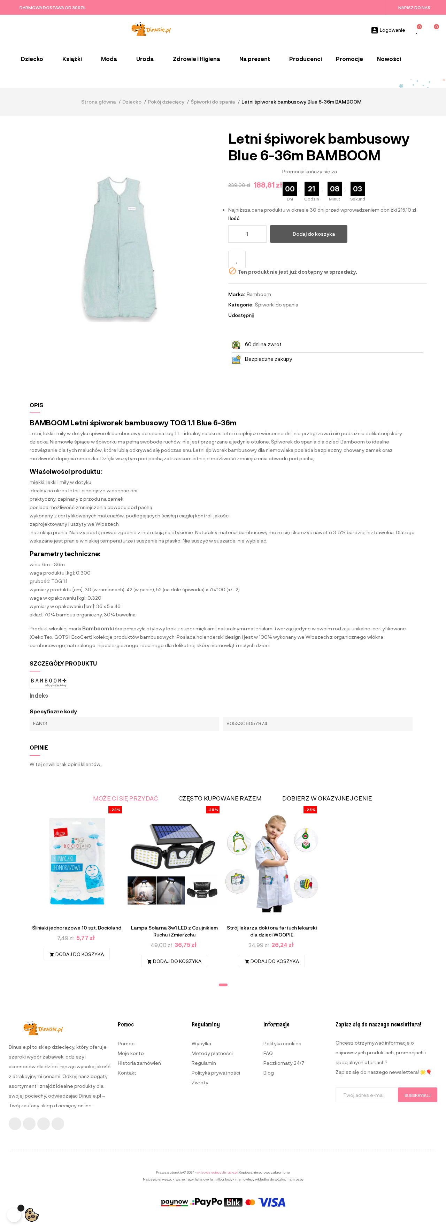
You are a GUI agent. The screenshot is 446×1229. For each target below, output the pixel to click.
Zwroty (200, 1082)
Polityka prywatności (216, 1073)
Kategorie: (240, 305)
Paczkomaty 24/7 (284, 1063)
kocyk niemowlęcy (239, 1179)
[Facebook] (15, 1123)
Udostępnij (262, 315)
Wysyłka (201, 1043)
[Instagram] (29, 1123)
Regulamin (204, 1063)
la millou (217, 1179)
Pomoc (126, 1043)
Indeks (39, 695)
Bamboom (259, 294)
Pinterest (281, 315)
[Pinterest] (58, 1123)
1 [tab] (223, 985)
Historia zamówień (139, 1063)
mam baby (294, 1179)
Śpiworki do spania (276, 305)
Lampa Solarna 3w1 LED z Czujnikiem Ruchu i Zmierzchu (174, 931)
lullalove (202, 1179)
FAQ (268, 1053)
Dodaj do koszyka (314, 234)
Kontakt (127, 1073)
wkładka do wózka (270, 1179)
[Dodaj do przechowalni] (237, 259)
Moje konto (131, 1053)
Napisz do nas (414, 7)
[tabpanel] (76, 887)
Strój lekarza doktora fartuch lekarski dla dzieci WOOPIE (272, 931)
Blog (268, 1073)
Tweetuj (271, 315)
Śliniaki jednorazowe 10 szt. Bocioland (76, 928)
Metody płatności (212, 1053)
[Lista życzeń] (417, 30)
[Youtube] (43, 1123)
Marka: (236, 294)
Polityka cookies (282, 1043)
